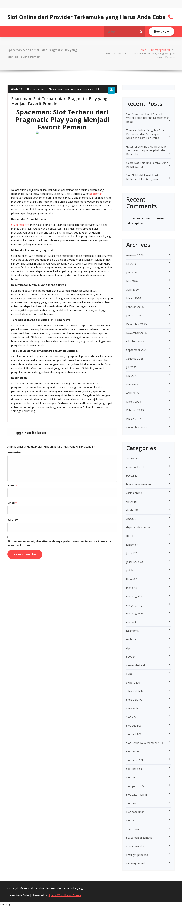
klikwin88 (131, 579)
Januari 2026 (134, 315)
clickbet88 (132, 510)
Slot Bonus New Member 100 (144, 743)
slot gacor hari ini (137, 794)
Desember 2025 (136, 324)
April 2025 (132, 393)
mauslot (131, 622)
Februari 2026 (135, 306)
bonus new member (138, 484)
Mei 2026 (132, 281)
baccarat (131, 475)
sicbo (129, 674)
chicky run (132, 501)
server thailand (135, 665)
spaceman (76, 89)
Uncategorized (160, 50)
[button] (141, 31)
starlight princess (137, 855)
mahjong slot (134, 596)
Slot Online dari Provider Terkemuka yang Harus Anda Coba (86, 17)
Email (12, 502)
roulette (131, 639)
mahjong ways (135, 605)
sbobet (130, 656)
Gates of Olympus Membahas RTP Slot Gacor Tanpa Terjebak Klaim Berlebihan (148, 150)
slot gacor (132, 777)
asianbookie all (135, 467)
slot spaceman (61, 89)
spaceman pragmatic (139, 837)
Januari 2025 (134, 419)
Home (142, 50)
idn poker (132, 544)
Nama (12, 485)
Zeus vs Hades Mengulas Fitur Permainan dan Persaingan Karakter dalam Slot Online (145, 134)
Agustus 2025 (135, 358)
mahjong (131, 587)
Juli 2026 (131, 263)
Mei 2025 (132, 384)
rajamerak (132, 630)
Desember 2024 (136, 427)
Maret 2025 (133, 401)
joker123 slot (134, 562)
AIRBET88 (132, 458)
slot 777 (131, 717)
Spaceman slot (20, 224)
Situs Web (14, 520)
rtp (128, 648)
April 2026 (132, 289)
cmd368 (131, 518)
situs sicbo (133, 708)
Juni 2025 (132, 376)
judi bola (131, 570)
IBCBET (131, 536)
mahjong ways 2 (136, 613)
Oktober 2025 (135, 341)
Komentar (15, 452)
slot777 (131, 820)
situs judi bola (134, 691)
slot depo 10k (135, 760)
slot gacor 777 (135, 786)
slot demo (132, 751)
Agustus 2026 (135, 255)
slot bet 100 (134, 725)
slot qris (131, 803)
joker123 (132, 553)
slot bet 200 (134, 734)
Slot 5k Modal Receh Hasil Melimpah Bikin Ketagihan (142, 177)
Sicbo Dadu (133, 682)
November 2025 (136, 332)
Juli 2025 (131, 367)
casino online (134, 492)
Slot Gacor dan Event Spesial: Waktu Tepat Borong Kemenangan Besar (148, 117)
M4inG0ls (18, 89)
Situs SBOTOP (135, 699)
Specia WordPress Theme (65, 895)
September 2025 (137, 350)
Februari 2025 (135, 410)
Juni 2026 (132, 272)
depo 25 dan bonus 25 (140, 527)
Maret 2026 (133, 298)
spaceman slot (91, 89)
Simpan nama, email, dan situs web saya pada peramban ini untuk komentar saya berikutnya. (59, 543)
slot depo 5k (134, 768)
